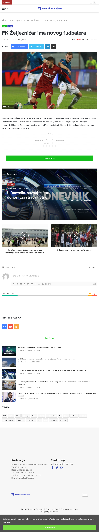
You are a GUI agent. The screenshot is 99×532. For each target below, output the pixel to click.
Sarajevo (11, 184)
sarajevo (83, 416)
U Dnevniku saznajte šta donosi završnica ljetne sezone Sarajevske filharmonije (52, 370)
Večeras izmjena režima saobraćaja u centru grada (39, 347)
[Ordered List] (28, 284)
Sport (26, 20)
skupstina (20, 420)
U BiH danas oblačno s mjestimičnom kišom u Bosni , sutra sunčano (46, 359)
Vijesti (19, 20)
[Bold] (14, 284)
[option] (49, 194)
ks (60, 416)
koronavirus (52, 416)
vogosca (63, 420)
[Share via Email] (53, 46)
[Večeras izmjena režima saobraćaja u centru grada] (9, 351)
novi (65, 416)
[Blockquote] (35, 284)
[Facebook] (4, 326)
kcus (33, 416)
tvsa (45, 420)
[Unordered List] (32, 284)
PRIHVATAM (49, 527)
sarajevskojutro (8, 420)
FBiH (17, 416)
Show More (49, 158)
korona (41, 416)
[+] (49, 284)
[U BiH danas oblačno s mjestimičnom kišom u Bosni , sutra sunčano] (9, 362)
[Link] (42, 284)
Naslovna (9, 20)
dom (11, 416)
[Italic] (17, 284)
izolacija (26, 416)
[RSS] (16, 326)
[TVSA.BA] (49, 8)
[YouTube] (10, 326)
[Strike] (24, 284)
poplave (73, 416)
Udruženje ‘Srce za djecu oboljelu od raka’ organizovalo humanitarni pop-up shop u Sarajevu (47, 2)
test (39, 420)
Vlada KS (54, 420)
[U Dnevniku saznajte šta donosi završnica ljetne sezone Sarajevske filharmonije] (9, 374)
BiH (4, 416)
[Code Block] (39, 284)
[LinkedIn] (47, 46)
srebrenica (30, 420)
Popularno (49, 338)
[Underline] (21, 284)
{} (46, 284)
